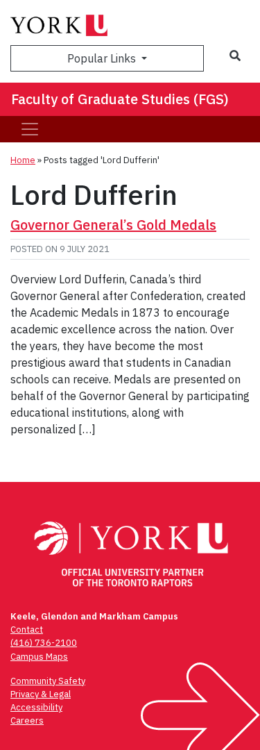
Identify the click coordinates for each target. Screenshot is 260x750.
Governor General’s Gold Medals (113, 224)
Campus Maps (39, 656)
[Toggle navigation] (30, 129)
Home (22, 160)
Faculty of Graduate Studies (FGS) (120, 99)
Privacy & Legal (40, 694)
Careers (27, 720)
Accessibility (36, 707)
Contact (26, 629)
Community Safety (47, 681)
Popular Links (103, 58)
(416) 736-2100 (43, 643)
